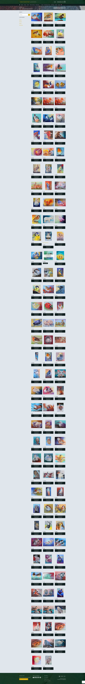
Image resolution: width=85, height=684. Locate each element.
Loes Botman (52, 4)
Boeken (22, 4)
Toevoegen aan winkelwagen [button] (36, 25)
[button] (55, 2)
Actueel (42, 4)
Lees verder (45, 263)
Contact (59, 4)
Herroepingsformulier (47, 680)
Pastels (28, 4)
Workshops (21, 25)
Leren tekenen (46, 677)
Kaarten (25, 4)
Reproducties (37, 4)
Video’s (56, 4)
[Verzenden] (29, 15)
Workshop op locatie (47, 4)
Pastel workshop (46, 679)
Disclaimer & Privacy (63, 678)
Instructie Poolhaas (45, 242)
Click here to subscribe (24, 679)
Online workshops (32, 4)
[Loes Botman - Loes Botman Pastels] (28, 2)
